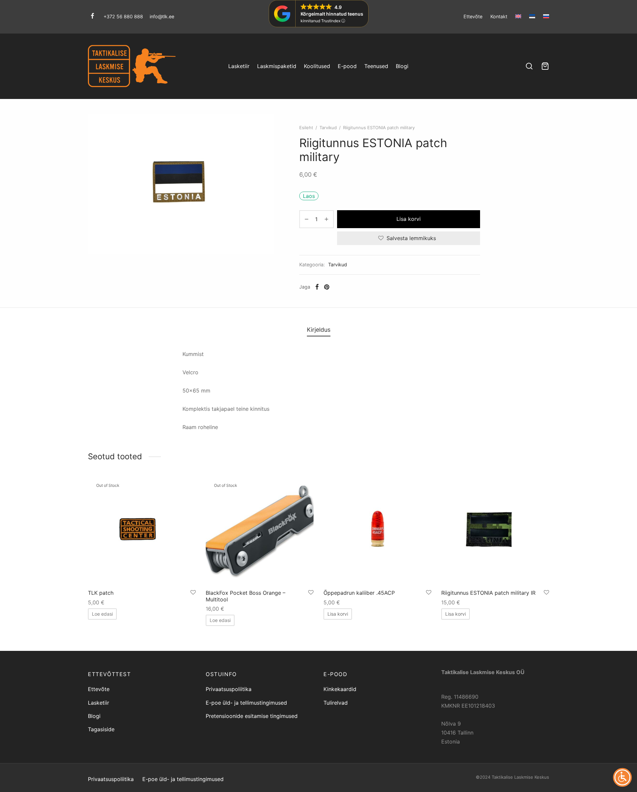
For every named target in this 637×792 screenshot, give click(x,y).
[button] (337, 614)
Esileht (306, 127)
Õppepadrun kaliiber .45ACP (359, 592)
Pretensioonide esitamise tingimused (252, 716)
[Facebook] (92, 16)
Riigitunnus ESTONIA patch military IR (488, 592)
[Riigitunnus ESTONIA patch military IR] (495, 530)
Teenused (376, 66)
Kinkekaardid (339, 689)
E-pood (347, 66)
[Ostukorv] (545, 66)
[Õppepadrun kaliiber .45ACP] (377, 530)
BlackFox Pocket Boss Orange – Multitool (245, 595)
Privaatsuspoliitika (228, 689)
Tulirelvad (335, 702)
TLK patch (100, 592)
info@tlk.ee (162, 16)
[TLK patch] (142, 530)
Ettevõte (472, 16)
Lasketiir (238, 66)
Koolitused (317, 66)
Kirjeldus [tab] (318, 329)
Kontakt (498, 16)
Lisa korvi (408, 219)
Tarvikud (328, 127)
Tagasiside (101, 729)
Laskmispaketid (276, 66)
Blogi (402, 66)
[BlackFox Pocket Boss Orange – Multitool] (260, 530)
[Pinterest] (326, 287)
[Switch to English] (518, 16)
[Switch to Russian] (544, 16)
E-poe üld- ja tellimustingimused (246, 702)
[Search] (529, 66)
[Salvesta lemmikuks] (193, 592)
